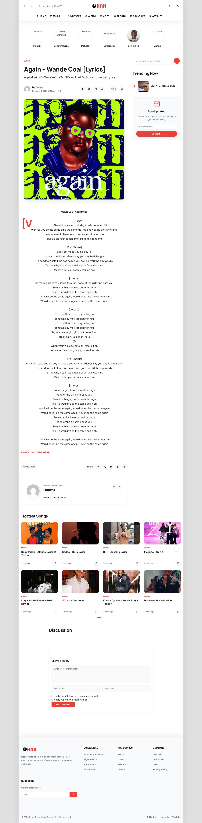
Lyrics (27, 61)
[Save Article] (121, 89)
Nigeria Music (90, 759)
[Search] (170, 6)
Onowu (39, 87)
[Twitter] (89, 89)
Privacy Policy (160, 769)
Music (121, 754)
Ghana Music (90, 769)
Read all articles (53, 498)
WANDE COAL (29, 467)
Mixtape (122, 764)
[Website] (114, 486)
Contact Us (158, 759)
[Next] (176, 548)
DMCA (156, 764)
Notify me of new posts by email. (70, 699)
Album (121, 769)
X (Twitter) (152, 817)
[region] (101, 570)
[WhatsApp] (95, 89)
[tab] (99, 617)
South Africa (90, 764)
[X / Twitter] (104, 466)
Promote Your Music (94, 754)
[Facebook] (82, 89)
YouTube (176, 817)
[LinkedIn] (111, 466)
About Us (157, 754)
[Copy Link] (102, 89)
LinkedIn (165, 817)
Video (121, 759)
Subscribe (157, 133)
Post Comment (63, 704)
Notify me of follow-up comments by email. (76, 696)
